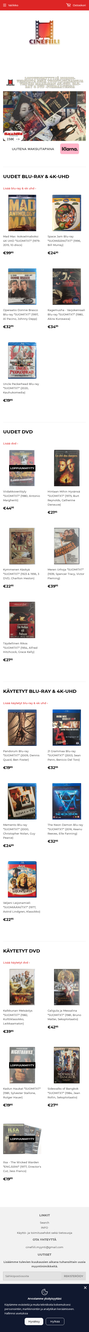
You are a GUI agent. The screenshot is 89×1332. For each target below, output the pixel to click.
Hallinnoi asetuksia (16, 1313)
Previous (5, 116)
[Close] (85, 1288)
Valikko (13, 5)
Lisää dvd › (10, 443)
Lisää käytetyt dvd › (16, 962)
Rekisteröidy (73, 1276)
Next (83, 116)
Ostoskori (79, 5)
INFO (44, 1227)
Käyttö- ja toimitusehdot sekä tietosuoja (44, 1232)
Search (44, 1222)
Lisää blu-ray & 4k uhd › (19, 188)
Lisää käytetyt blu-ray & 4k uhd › (25, 703)
